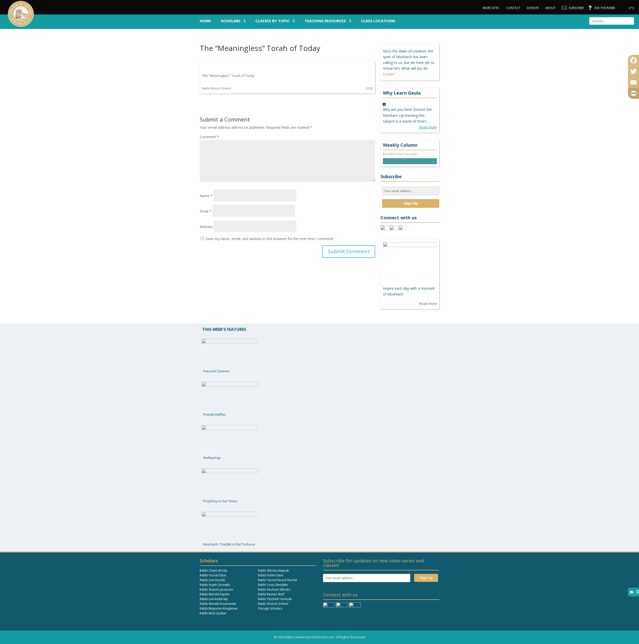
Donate (533, 8)
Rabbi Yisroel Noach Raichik (277, 580)
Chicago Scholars (270, 608)
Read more (428, 127)
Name (206, 195)
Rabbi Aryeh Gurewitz (215, 585)
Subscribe (576, 8)
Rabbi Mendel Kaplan (215, 594)
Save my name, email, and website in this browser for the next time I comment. (270, 238)
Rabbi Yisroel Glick (213, 575)
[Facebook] (633, 60)
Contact (513, 8)
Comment (209, 136)
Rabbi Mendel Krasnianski (218, 604)
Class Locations (378, 21)
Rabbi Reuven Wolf (271, 594)
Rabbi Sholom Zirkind (273, 604)
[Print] (633, 93)
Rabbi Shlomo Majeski (273, 570)
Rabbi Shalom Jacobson (216, 589)
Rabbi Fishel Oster (271, 575)
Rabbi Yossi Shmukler (273, 585)
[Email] (633, 82)
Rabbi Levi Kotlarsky (214, 599)
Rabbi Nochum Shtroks (274, 589)
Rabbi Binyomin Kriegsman (219, 608)
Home (205, 21)
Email (205, 211)
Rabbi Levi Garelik (212, 580)
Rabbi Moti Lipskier (213, 613)
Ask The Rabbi (604, 8)
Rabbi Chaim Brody (213, 570)
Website (206, 226)
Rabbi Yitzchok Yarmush (275, 599)
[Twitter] (633, 71)
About (550, 8)
